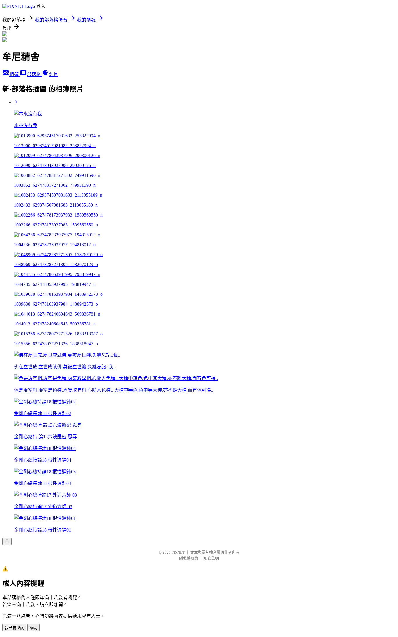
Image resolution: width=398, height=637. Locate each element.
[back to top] (7, 541)
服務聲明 (211, 558)
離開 (33, 628)
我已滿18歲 (14, 628)
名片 (53, 74)
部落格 (34, 74)
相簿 (14, 74)
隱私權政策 (188, 558)
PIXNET (178, 552)
